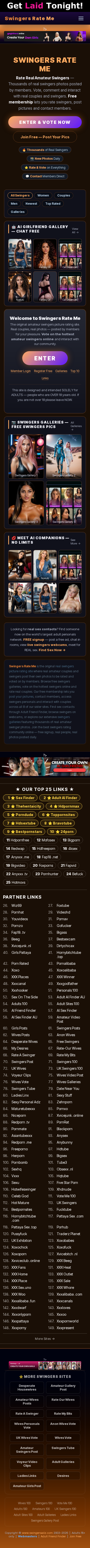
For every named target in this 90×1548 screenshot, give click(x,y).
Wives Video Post (70, 1075)
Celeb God (20, 1196)
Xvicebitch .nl (67, 1254)
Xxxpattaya (20, 1321)
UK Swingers (66, 1203)
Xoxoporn (19, 1254)
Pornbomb (20, 1162)
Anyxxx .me (17, 857)
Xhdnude (64, 1189)
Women (43, 195)
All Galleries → (76, 426)
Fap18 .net (47, 857)
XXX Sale (63, 1281)
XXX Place (19, 1281)
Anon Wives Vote (63, 1424)
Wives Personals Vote (27, 1425)
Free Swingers (68, 1041)
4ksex (70, 848)
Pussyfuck (19, 1234)
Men (14, 203)
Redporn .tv (21, 1122)
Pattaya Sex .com (70, 1216)
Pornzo (17, 925)
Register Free (43, 371)
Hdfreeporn (43, 848)
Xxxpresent (65, 1328)
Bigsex (62, 1156)
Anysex (62, 1135)
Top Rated (52, 203)
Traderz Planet (68, 1234)
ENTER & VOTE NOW (44, 122)
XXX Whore (65, 1287)
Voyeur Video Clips (27, 1463)
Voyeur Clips (21, 1075)
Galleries (17, 212)
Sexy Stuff (64, 1095)
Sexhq (17, 1169)
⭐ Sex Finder (21, 798)
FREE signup (33, 639)
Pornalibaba (66, 963)
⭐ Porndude (20, 815)
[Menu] (81, 18)
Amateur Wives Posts (27, 1401)
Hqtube (62, 1176)
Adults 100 (19, 1004)
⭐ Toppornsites (58, 815)
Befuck (74, 874)
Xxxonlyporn (21, 1314)
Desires (63, 1476)
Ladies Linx (20, 1095)
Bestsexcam (66, 939)
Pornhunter (46, 874)
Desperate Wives (25, 1041)
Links (45, 378)
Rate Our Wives (63, 1400)
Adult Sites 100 (68, 1004)
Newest (31, 203)
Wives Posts (21, 1035)
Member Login (21, 371)
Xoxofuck (64, 1247)
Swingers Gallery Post (45, 1520)
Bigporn (71, 840)
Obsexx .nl (65, 1169)
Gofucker (64, 925)
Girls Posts (19, 1028)
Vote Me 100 (66, 1196)
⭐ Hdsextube (21, 823)
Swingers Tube (23, 1088)
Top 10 (74, 371)
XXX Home (20, 1274)
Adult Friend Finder (53, 1536)
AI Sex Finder (67, 1010)
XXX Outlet (65, 1274)
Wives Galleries (68, 1082)
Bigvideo (15, 865)
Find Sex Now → (52, 650)
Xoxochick (20, 1247)
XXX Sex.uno (21, 1287)
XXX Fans (19, 1267)
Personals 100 (67, 990)
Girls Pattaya (21, 952)
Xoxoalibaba (66, 970)
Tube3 (62, 1162)
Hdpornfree (17, 840)
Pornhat (18, 912)
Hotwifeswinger (24, 1189)
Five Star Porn (67, 1182)
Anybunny (64, 1142)
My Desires (20, 1048)
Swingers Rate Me (29, 18)
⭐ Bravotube (58, 823)
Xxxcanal (19, 983)
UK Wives (19, 1068)
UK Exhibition (22, 1240)
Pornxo (62, 1109)
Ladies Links (27, 1476)
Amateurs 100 (41, 1509)
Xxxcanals (64, 1301)
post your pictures (21, 696)
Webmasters (27, 1536)
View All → (75, 230)
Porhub (62, 1227)
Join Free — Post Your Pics (45, 137)
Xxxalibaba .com (69, 1294)
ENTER (45, 358)
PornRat (63, 1122)
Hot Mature (20, 1203)
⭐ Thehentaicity (24, 806)
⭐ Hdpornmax (64, 806)
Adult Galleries (63, 1462)
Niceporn (19, 1115)
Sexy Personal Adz (26, 1102)
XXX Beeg (64, 1260)
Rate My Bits (66, 1055)
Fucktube (64, 1209)
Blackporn (64, 1129)
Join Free (75, 1536)
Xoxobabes (65, 1240)
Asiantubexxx (22, 1135)
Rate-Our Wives (69, 1048)
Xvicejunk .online (70, 1115)
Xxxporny (19, 1328)
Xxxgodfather (67, 983)
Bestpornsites (22, 1209)
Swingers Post (22, 1062)
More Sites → (45, 1339)
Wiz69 (17, 905)
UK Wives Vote (27, 1438)
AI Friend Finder (24, 1010)
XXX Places (20, 977)
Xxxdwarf (19, 1308)
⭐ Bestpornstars (24, 831)
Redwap (15, 848)
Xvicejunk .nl (21, 946)
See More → (75, 541)
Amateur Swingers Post (27, 1449)
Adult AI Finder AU (71, 997)
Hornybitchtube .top (69, 954)
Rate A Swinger (23, 1055)
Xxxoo (61, 1314)
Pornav (62, 919)
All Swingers (20, 195)
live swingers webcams (47, 645)
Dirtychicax (65, 946)
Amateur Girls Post (27, 1486)
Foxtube (63, 905)
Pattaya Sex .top (24, 1227)
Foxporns (43, 865)
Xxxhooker (20, 990)
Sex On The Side (25, 997)
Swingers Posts (68, 1028)
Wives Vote (20, 1082)
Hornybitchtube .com (24, 1218)
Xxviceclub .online (26, 1260)
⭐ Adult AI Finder (60, 798)
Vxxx (15, 1176)
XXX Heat (64, 1267)
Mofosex (46, 840)
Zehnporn (64, 1102)
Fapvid (68, 865)
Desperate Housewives (27, 1387)
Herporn (18, 1156)
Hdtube (62, 1149)
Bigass (62, 932)
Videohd (63, 912)
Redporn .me (22, 1142)
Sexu (15, 1182)
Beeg (16, 939)
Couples (63, 195)
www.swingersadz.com (37, 1533)
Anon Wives (66, 1035)
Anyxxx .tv (17, 874)
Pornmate (19, 1129)
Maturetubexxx (23, 1109)
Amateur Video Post (68, 1019)
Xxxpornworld (67, 1321)
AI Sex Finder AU (24, 1017)
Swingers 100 (67, 1062)
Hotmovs (15, 882)
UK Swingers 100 (69, 1068)
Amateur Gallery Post (63, 1387)
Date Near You (68, 1088)
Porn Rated (20, 963)
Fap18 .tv (18, 932)
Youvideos (20, 919)
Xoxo (15, 970)
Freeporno (20, 1149)
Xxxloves (63, 1308)
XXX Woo (18, 1294)
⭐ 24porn (62, 831)
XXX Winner (66, 977)
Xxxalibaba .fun (23, 1301)
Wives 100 (24, 1503)
